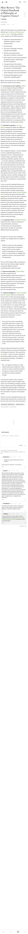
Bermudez (19, 517)
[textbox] (13, 437)
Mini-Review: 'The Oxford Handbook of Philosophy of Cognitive (10, 11)
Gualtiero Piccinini (20, 220)
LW (6, 2)
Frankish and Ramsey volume (9, 519)
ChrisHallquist (6, 503)
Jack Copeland (7, 295)
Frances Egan (20, 271)
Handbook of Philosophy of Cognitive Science (12, 33)
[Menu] (2, 2)
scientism (5, 470)
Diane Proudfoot (21, 293)
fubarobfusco (6, 457)
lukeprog (4, 19)
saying (2, 354)
